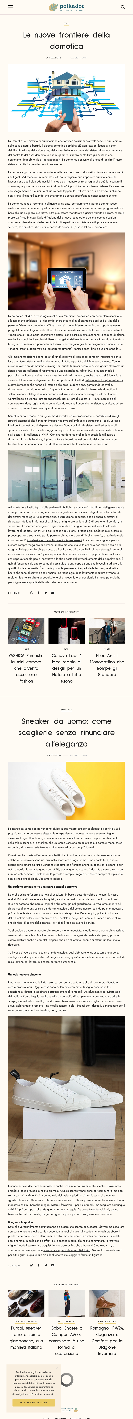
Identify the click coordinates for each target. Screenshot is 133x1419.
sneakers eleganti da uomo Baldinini (66, 1250)
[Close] (57, 1368)
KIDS (60, 1321)
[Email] (52, 592)
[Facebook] (38, 592)
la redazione (53, 57)
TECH (66, 23)
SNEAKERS (66, 709)
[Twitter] (45, 592)
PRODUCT (66, 1382)
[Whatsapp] (31, 592)
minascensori (51, 159)
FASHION (19, 1321)
